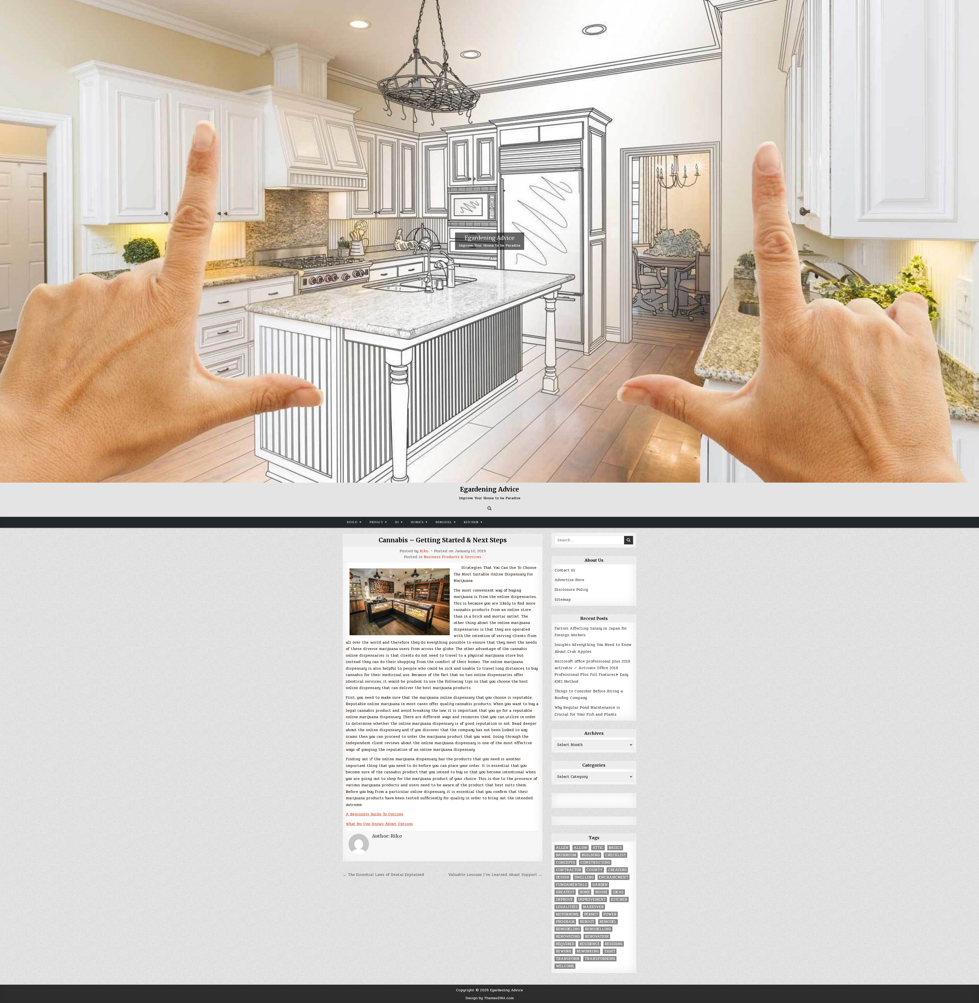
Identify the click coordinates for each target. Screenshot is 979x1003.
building (591, 855)
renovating (568, 936)
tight (609, 951)
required (565, 944)
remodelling (598, 929)
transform (567, 958)
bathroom (566, 855)
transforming (600, 958)
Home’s (417, 522)
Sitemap (563, 599)
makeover (593, 907)
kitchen (619, 899)
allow (580, 847)
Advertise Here (569, 580)
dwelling (584, 877)
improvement (592, 899)
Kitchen (471, 522)
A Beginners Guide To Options (374, 814)
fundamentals (571, 884)
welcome (565, 966)
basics (615, 847)
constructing (595, 862)
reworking (587, 951)
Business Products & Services (452, 557)
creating (617, 870)
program (565, 921)
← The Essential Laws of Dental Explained (383, 875)
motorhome (567, 914)
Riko (424, 551)
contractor (568, 870)
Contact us (565, 570)
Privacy (376, 522)
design (562, 877)
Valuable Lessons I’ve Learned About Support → (495, 875)
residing (614, 944)
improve (564, 899)
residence (589, 944)
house (601, 892)
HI (397, 522)
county (594, 870)
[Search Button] (489, 508)
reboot (587, 921)
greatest (565, 892)
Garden (600, 884)
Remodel (443, 522)
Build (352, 522)
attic (597, 847)
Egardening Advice (489, 238)
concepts (565, 862)
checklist (615, 855)
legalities (567, 907)
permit (591, 914)
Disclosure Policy (571, 589)
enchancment (613, 877)
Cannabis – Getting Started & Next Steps (443, 540)
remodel (607, 921)
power (609, 914)
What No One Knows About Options (379, 824)
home (584, 892)
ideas (618, 892)
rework (563, 951)
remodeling (568, 929)
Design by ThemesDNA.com (490, 998)
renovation (597, 936)
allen (562, 847)
